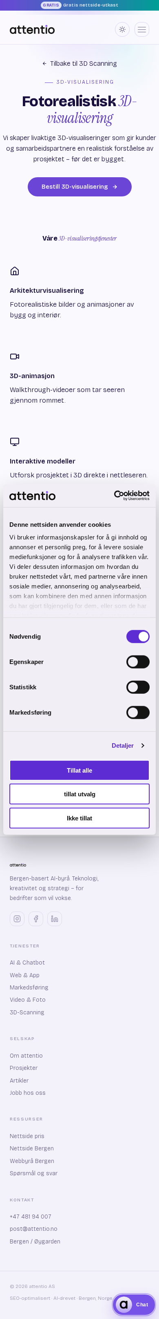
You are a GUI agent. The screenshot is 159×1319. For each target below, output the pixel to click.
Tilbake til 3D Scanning (83, 63)
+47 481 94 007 (30, 1216)
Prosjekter (24, 1068)
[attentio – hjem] (32, 29)
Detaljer (123, 745)
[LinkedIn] (54, 918)
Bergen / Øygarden (35, 1241)
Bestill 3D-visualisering (75, 186)
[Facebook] (36, 918)
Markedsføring (29, 987)
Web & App (25, 975)
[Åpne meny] (142, 29)
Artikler (19, 1080)
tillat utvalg (79, 794)
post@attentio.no (33, 1228)
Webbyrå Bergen (32, 1161)
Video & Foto (28, 999)
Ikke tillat (79, 817)
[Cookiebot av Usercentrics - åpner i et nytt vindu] (114, 495)
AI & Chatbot (27, 962)
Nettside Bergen (32, 1148)
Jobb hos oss (28, 1093)
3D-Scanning (27, 1012)
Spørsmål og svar (33, 1173)
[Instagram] (17, 918)
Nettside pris (27, 1136)
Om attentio (26, 1055)
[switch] (138, 661)
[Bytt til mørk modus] (122, 29)
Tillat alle (79, 769)
